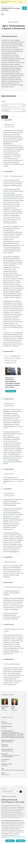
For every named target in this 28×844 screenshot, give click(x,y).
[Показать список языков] (21, 1)
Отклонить (20, 841)
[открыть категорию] (21, 791)
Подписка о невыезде (16, 176)
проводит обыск (14, 196)
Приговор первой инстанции (12, 664)
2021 (3, 117)
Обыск (6, 176)
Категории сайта (7, 791)
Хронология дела (8, 96)
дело (10, 575)
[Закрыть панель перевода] (25, 2)
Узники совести (14, 22)
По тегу (5, 105)
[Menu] (24, 8)
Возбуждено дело (9, 124)
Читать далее (10, 391)
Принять (10, 841)
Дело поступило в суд (10, 562)
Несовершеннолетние (10, 362)
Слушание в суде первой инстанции (14, 587)
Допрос (18, 358)
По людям (6, 110)
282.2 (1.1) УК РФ (9, 126)
